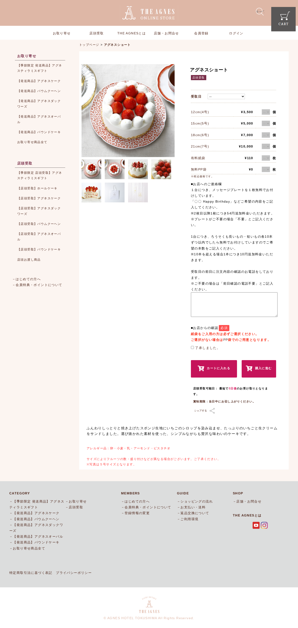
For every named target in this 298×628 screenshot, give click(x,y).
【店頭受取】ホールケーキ (37, 188)
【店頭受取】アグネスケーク (39, 198)
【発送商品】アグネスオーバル (39, 119)
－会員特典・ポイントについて (37, 285)
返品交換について (194, 513)
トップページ (89, 44)
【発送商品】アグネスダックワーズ (39, 103)
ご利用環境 (189, 519)
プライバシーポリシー (74, 573)
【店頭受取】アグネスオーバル (39, 236)
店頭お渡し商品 (29, 259)
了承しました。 (207, 348)
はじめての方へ (137, 501)
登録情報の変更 (137, 513)
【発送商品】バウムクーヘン (39, 91)
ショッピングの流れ (196, 501)
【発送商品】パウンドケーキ (39, 132)
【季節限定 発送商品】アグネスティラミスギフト (39, 68)
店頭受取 (96, 33)
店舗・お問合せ (166, 33)
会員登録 (201, 33)
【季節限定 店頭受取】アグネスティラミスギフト (39, 175)
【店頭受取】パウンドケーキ (39, 249)
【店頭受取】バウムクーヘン (39, 224)
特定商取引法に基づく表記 (30, 573)
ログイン (236, 33)
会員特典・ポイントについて (148, 507)
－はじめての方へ (26, 279)
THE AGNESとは (131, 33)
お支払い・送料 (193, 507)
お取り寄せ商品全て (32, 142)
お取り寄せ (62, 33)
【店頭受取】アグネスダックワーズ (39, 211)
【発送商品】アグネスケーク (39, 81)
